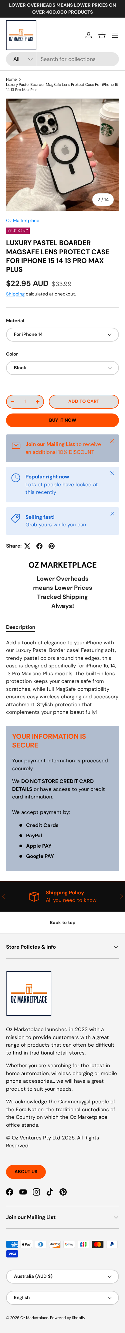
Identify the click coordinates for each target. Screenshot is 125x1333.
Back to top (63, 923)
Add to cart (83, 401)
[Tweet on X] (27, 546)
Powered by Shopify (67, 1317)
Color (12, 354)
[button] (102, 35)
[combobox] (62, 59)
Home (11, 79)
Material (15, 321)
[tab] (20, 627)
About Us (26, 1172)
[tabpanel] (62, 677)
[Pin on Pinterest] (52, 546)
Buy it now (62, 420)
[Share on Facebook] (39, 546)
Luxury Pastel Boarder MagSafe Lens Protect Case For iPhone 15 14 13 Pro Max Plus (62, 87)
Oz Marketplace (22, 221)
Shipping (15, 294)
